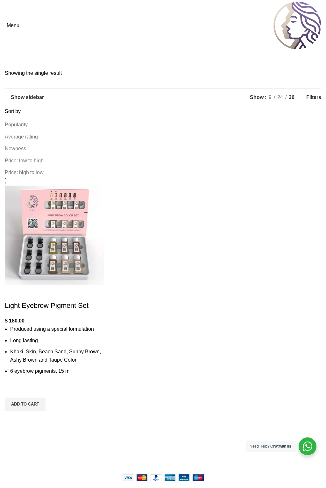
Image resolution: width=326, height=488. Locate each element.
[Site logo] (297, 25)
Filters (313, 97)
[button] (25, 404)
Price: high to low (24, 172)
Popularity (16, 124)
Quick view (13, 419)
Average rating (21, 136)
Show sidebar (27, 97)
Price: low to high (24, 160)
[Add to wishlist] (13, 390)
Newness (15, 148)
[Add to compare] (13, 293)
